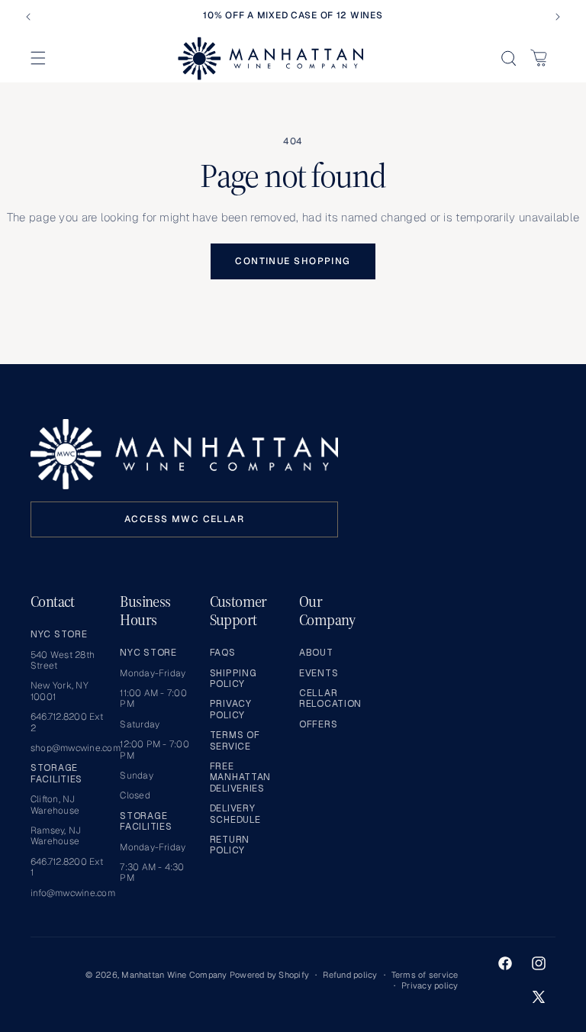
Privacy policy (429, 985)
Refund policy (350, 974)
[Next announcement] (558, 17)
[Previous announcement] (28, 17)
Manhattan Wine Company (174, 974)
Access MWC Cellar (184, 519)
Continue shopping (292, 261)
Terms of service (425, 974)
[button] (38, 58)
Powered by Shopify (269, 974)
